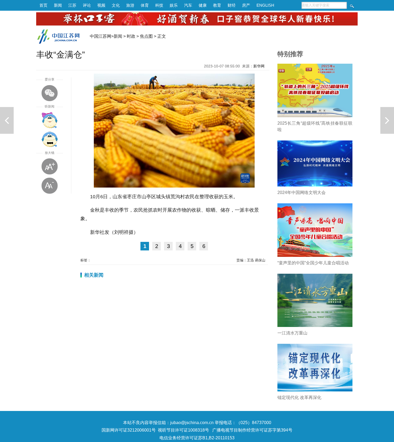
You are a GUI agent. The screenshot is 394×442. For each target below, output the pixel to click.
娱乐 (174, 5)
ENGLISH (265, 5)
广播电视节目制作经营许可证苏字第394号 (252, 430)
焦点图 (146, 36)
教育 (217, 5)
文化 (116, 5)
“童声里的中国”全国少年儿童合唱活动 (313, 263)
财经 (232, 5)
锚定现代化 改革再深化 (299, 397)
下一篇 (387, 120)
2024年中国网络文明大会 (301, 192)
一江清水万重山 (292, 333)
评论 (87, 5)
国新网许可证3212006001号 (129, 430)
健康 (203, 5)
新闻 (58, 5)
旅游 (130, 5)
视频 (101, 5)
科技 (159, 5)
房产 (246, 5)
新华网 (259, 66)
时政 (131, 36)
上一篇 (7, 120)
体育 (145, 5)
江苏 (72, 5)
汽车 (188, 5)
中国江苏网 (100, 36)
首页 (43, 5)
